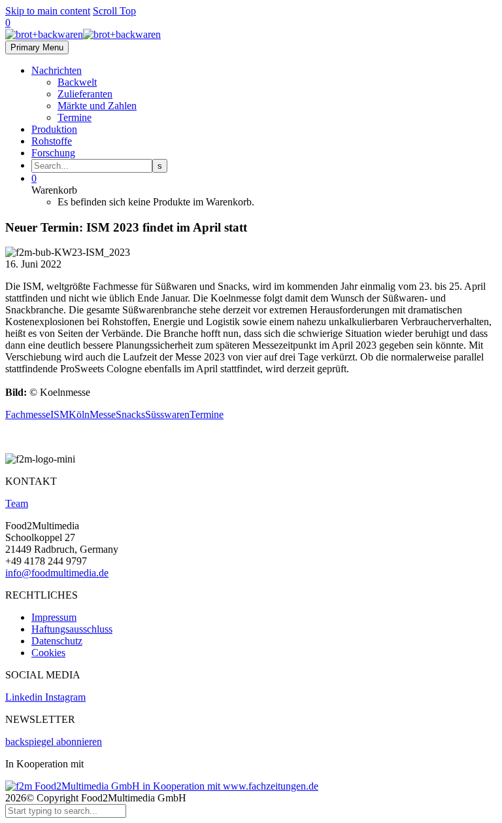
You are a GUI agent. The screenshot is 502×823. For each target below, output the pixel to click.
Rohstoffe (51, 141)
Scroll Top (114, 10)
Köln (79, 414)
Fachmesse (27, 414)
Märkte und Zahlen (97, 105)
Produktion (54, 129)
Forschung (53, 152)
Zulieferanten (85, 93)
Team (16, 503)
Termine (75, 117)
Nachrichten (56, 70)
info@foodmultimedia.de (57, 572)
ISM (59, 414)
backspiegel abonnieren (53, 741)
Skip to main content (47, 10)
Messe (103, 414)
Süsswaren (167, 414)
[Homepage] (83, 34)
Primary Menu (36, 47)
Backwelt (77, 82)
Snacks (130, 414)
